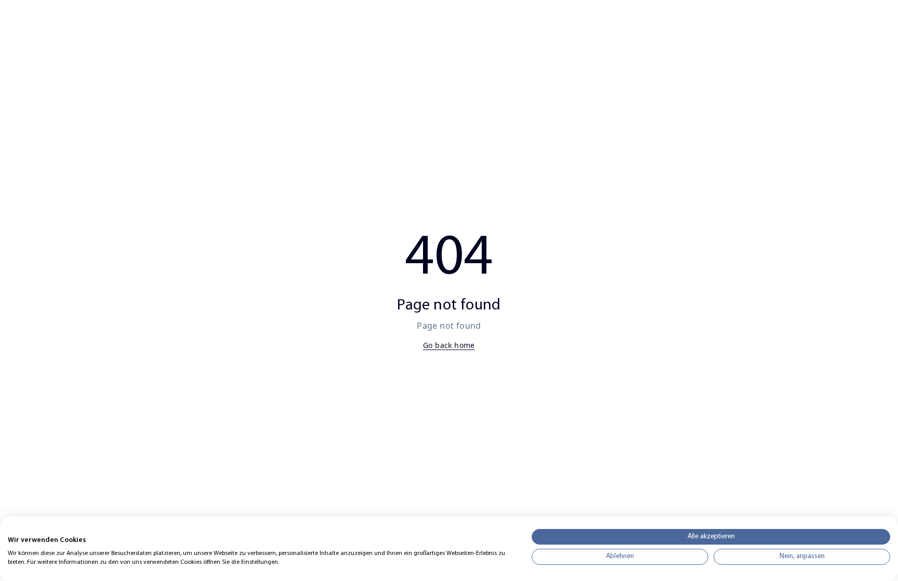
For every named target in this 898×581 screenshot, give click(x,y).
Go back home (449, 345)
